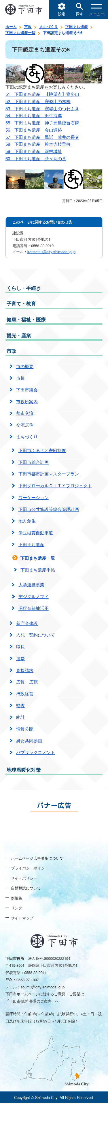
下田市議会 (27, 390)
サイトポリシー (24, 878)
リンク (16, 907)
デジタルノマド (33, 596)
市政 (28, 26)
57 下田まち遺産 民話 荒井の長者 (42, 137)
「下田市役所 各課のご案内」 (30, 1001)
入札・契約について (35, 635)
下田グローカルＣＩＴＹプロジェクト (55, 485)
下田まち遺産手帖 (37, 570)
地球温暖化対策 (24, 769)
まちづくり (48, 26)
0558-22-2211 (35, 972)
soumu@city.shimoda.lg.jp (42, 987)
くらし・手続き (24, 287)
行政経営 (24, 693)
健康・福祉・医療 (26, 319)
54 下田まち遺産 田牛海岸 (33, 115)
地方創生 (27, 521)
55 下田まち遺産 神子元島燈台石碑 (42, 123)
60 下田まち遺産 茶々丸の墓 (35, 158)
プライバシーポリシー (29, 868)
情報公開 (24, 729)
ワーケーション (33, 497)
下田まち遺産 (76, 26)
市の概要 (24, 366)
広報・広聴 (27, 682)
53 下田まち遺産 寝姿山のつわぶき (42, 108)
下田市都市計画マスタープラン (48, 474)
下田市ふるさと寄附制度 (42, 450)
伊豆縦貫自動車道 (35, 532)
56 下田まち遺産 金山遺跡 (33, 130)
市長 (20, 378)
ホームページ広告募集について (37, 858)
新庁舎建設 (27, 623)
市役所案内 (27, 401)
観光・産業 (19, 335)
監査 (20, 705)
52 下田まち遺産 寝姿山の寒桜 (38, 101)
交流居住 (24, 425)
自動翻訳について (26, 888)
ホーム (11, 26)
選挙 (20, 658)
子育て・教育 (21, 303)
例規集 (16, 898)
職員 (20, 646)
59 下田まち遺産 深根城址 (33, 151)
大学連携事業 (31, 584)
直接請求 (24, 670)
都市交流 (24, 413)
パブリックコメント (35, 752)
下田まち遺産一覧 (20, 32)
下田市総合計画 (33, 462)
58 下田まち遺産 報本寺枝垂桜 (38, 144)
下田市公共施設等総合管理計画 (48, 509)
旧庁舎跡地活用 (33, 608)
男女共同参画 (29, 741)
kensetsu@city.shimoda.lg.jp (51, 251)
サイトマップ (22, 918)
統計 (20, 717)
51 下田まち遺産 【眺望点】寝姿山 (42, 94)
